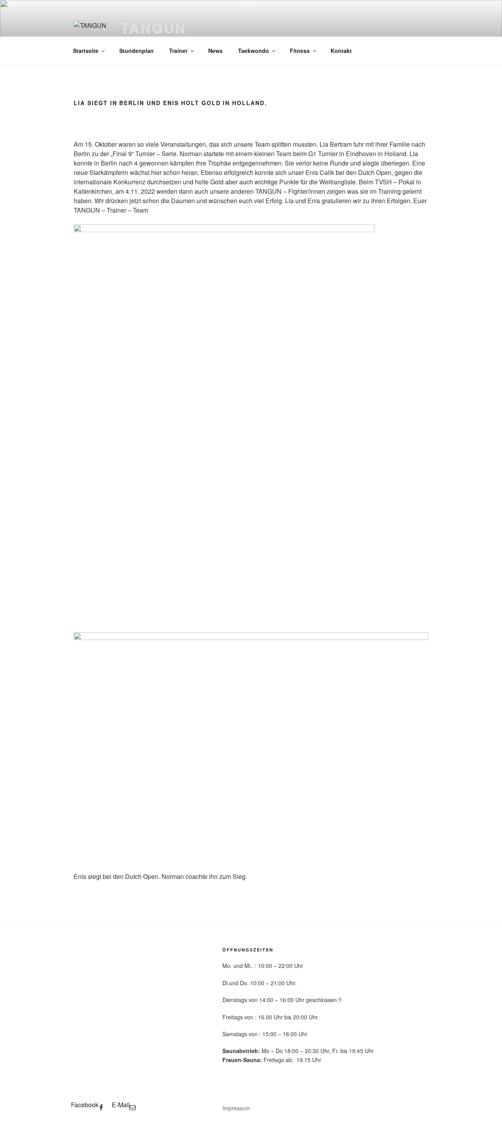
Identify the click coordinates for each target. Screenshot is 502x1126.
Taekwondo (253, 51)
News (215, 51)
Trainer (178, 51)
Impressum (236, 1108)
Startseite (85, 51)
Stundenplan (136, 51)
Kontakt (341, 51)
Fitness (300, 51)
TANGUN (153, 27)
